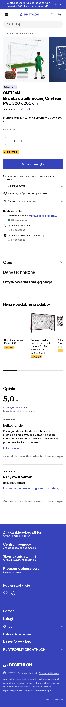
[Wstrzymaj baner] (55, 4)
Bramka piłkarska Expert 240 (14, 341)
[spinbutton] (14, 141)
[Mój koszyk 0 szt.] (59, 14)
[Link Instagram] (12, 593)
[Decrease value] (6, 141)
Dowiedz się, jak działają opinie (19, 411)
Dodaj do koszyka (33, 164)
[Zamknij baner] (60, 4)
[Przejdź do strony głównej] (29, 14)
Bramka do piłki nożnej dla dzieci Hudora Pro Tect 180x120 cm (40, 345)
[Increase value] (21, 141)
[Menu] (6, 14)
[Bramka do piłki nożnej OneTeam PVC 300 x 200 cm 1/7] (25, 59)
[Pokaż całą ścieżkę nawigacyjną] (4, 33)
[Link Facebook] (5, 593)
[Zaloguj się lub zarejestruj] (52, 14)
